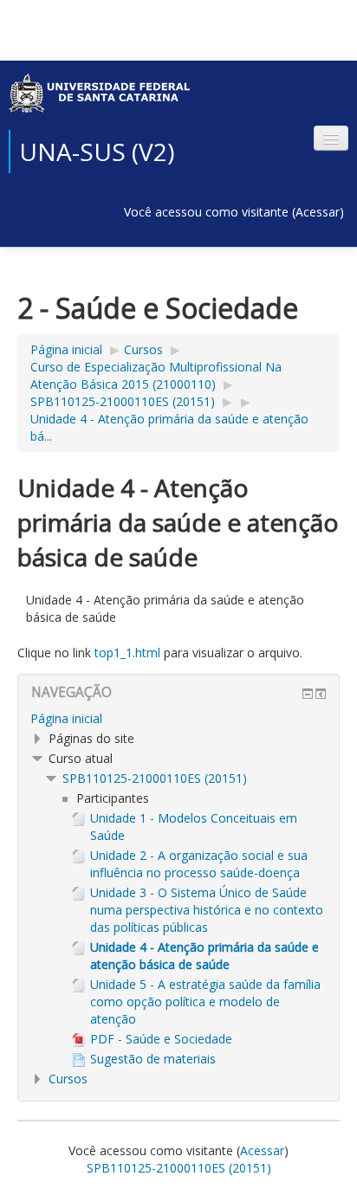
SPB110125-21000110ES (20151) (122, 401)
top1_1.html (127, 652)
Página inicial (66, 349)
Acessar (317, 212)
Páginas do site (91, 738)
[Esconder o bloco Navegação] (307, 693)
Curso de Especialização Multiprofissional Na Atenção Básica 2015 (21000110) (156, 375)
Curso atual (81, 758)
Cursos (143, 349)
